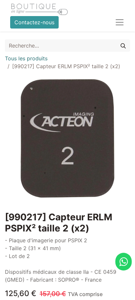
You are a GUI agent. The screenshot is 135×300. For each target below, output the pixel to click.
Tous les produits (26, 58)
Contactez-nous (34, 22)
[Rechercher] (123, 45)
